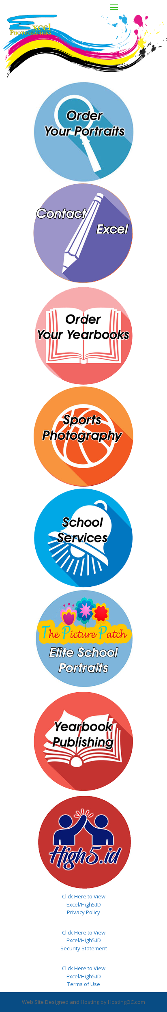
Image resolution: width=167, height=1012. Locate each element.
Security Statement (83, 948)
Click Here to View (83, 896)
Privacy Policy (83, 912)
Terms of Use (83, 984)
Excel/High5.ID (83, 904)
